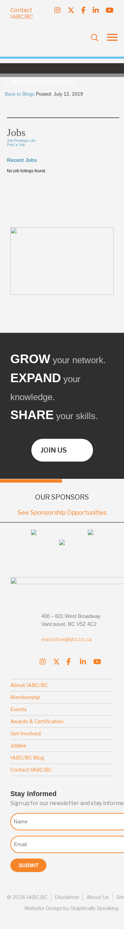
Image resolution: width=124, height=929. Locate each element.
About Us (97, 897)
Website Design (43, 908)
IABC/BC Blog (27, 758)
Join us (54, 450)
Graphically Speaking (94, 908)
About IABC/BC (29, 685)
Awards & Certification (36, 721)
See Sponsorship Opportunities (62, 512)
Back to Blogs (19, 94)
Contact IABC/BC (21, 13)
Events (18, 709)
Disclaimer (67, 897)
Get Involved (25, 733)
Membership (25, 697)
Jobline (18, 746)
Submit (29, 865)
